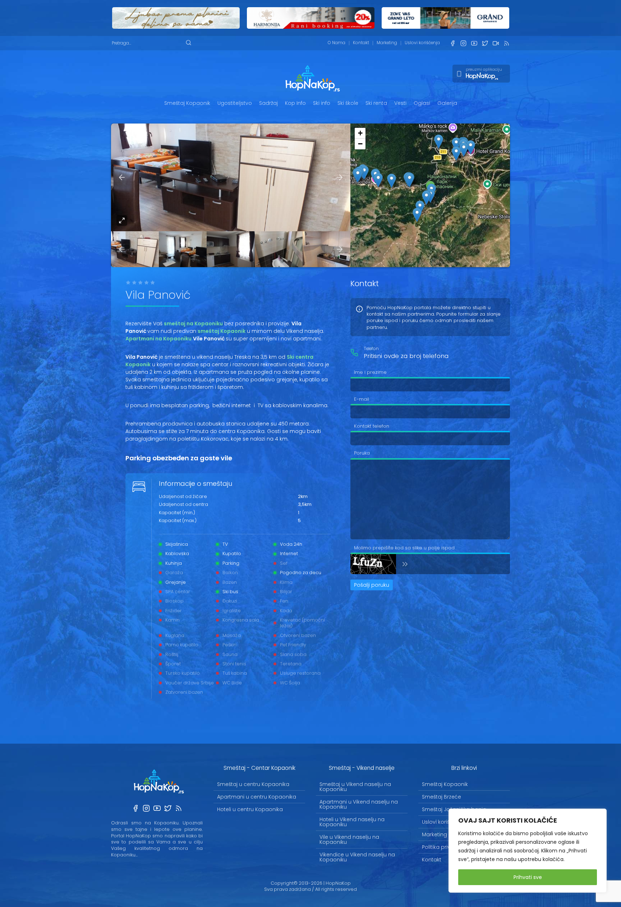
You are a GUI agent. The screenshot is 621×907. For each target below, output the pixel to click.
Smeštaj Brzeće (441, 796)
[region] (527, 851)
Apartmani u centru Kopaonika (256, 796)
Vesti (400, 103)
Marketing (387, 43)
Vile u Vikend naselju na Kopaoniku (349, 839)
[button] (426, 197)
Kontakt (361, 43)
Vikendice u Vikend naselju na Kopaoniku (357, 857)
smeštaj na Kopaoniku (193, 323)
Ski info (321, 103)
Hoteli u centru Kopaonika (250, 809)
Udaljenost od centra (183, 504)
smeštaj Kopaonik (221, 331)
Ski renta (376, 103)
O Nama (336, 43)
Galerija (447, 103)
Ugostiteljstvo (234, 103)
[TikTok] (495, 43)
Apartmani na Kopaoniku (158, 338)
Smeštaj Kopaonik (187, 103)
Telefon (371, 349)
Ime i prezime (370, 372)
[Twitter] (484, 43)
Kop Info (295, 103)
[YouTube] (474, 43)
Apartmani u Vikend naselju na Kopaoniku (358, 804)
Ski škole (347, 103)
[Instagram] (463, 43)
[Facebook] (452, 43)
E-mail (361, 399)
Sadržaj (268, 103)
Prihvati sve (528, 877)
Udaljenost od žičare (183, 496)
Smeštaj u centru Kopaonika (253, 784)
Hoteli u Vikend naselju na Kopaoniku (352, 822)
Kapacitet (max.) (178, 521)
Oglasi (422, 103)
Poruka (362, 453)
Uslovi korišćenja (422, 43)
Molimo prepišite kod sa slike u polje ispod (404, 547)
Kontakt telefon (371, 426)
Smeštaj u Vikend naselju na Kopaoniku (355, 787)
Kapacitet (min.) (177, 513)
